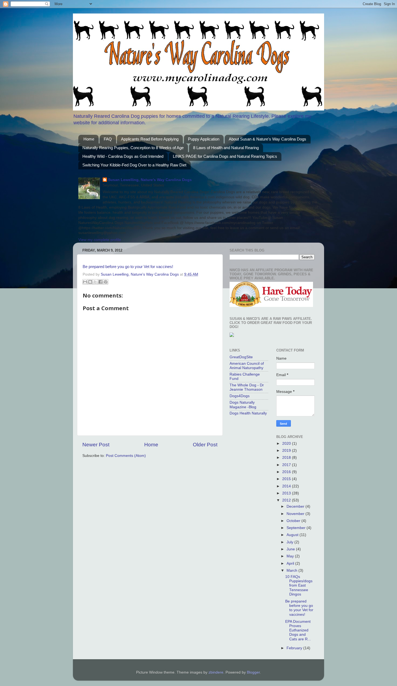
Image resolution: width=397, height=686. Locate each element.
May (291, 556)
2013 (287, 493)
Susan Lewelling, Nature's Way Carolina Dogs (150, 180)
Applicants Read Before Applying (150, 139)
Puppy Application (203, 139)
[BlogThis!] (90, 282)
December (296, 506)
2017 (287, 465)
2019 (287, 451)
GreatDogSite (241, 357)
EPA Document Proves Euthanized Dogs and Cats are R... (298, 630)
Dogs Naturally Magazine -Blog (243, 404)
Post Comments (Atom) (126, 456)
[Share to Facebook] (100, 282)
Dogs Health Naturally (248, 413)
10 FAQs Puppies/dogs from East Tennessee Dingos (298, 585)
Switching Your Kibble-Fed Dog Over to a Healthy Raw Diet (134, 165)
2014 (287, 486)
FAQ (108, 139)
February (295, 648)
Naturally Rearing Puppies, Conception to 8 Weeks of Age (133, 147)
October (294, 521)
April (291, 563)
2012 (287, 500)
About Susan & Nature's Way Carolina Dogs (267, 139)
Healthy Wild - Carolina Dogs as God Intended (122, 156)
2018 (287, 458)
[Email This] (85, 282)
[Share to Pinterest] (105, 282)
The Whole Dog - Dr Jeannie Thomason (247, 387)
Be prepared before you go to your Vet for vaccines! (128, 267)
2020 (287, 443)
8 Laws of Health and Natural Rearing (226, 147)
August (293, 535)
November (296, 514)
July (290, 542)
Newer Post (95, 444)
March (292, 570)
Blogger (253, 672)
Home (88, 139)
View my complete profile (99, 240)
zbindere (215, 672)
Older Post (205, 444)
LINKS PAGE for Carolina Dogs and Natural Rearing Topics (225, 156)
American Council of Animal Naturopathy (247, 366)
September (297, 528)
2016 (287, 472)
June (291, 549)
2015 (287, 479)
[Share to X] (95, 282)
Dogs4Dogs (240, 396)
